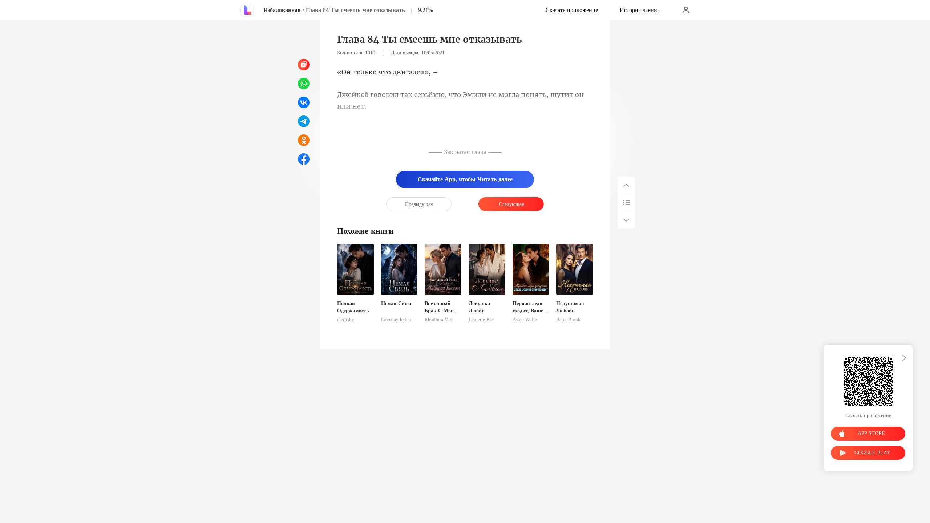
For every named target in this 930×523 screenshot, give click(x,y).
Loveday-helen (396, 319)
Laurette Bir (481, 319)
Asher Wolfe (525, 319)
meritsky (345, 319)
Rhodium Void (439, 319)
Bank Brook (568, 319)
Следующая (511, 204)
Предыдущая (419, 204)
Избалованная (282, 10)
